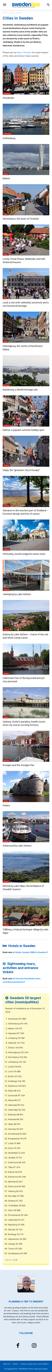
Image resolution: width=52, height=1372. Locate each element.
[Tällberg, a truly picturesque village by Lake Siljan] (26, 910)
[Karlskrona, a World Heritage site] (26, 370)
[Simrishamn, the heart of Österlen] (26, 199)
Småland (6, 425)
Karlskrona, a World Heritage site (20, 389)
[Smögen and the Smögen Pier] (26, 746)
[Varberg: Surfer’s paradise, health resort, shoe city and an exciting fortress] (26, 702)
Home (5, 13)
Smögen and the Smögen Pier (18, 765)
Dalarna (6, 881)
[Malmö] (26, 159)
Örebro (5, 801)
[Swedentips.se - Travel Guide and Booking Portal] (26, 5)
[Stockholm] (26, 79)
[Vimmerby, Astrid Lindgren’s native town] (26, 535)
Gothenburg (7, 134)
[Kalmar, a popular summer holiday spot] (26, 410)
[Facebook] (17, 1345)
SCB (14, 1260)
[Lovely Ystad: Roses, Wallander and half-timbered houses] (26, 240)
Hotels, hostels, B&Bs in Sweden (30, 952)
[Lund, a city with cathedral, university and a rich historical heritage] (26, 283)
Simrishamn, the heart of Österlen (21, 218)
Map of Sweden (24, 52)
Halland (6, 673)
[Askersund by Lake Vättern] (26, 826)
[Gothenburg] (26, 119)
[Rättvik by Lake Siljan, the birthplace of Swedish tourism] (26, 866)
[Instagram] (34, 1345)
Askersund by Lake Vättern (17, 845)
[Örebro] (26, 786)
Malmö (5, 174)
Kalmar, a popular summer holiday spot (23, 430)
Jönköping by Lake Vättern (17, 594)
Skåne (5, 214)
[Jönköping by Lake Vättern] (26, 575)
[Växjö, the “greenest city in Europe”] (26, 451)
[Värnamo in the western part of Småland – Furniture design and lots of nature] (26, 491)
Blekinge (6, 385)
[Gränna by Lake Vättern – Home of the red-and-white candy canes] (26, 615)
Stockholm (6, 93)
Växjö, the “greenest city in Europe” (21, 470)
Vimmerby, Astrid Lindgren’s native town (24, 554)
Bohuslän (6, 761)
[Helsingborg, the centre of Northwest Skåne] (26, 327)
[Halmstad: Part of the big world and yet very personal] (26, 659)
